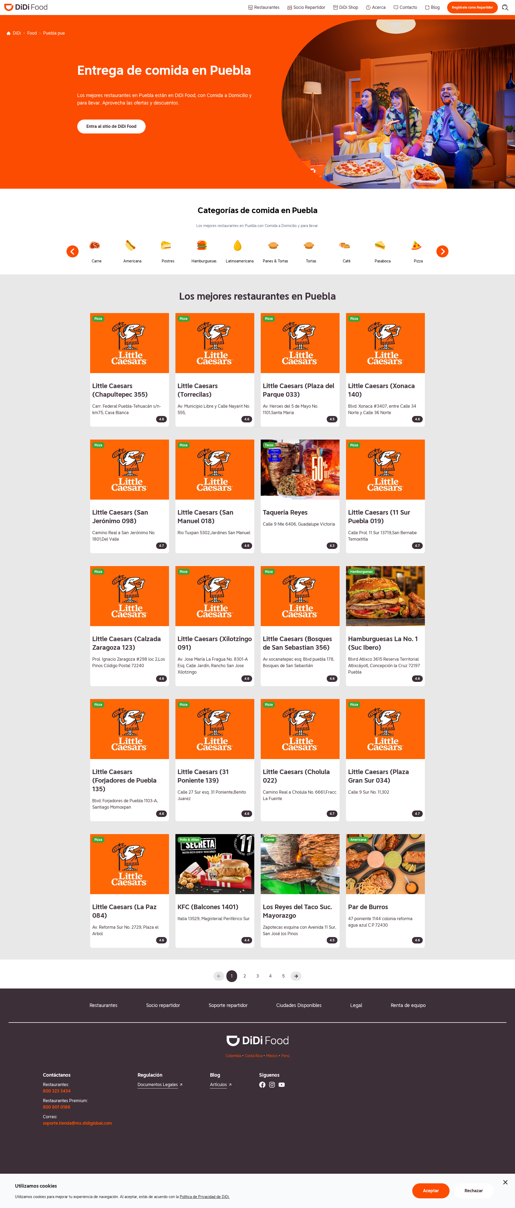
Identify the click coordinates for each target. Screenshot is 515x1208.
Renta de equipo (408, 1005)
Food (32, 33)
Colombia (233, 1056)
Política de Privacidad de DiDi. (205, 1197)
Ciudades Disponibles (299, 1005)
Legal (356, 1005)
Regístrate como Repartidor (472, 7)
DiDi (17, 33)
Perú (285, 1056)
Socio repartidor (163, 1005)
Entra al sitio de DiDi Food (111, 126)
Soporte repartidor (228, 1005)
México (272, 1056)
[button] (472, 7)
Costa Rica (253, 1056)
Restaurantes (103, 1005)
